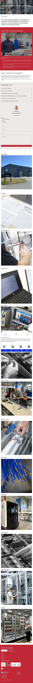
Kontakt (10, 650)
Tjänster (2, 654)
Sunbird (3, 681)
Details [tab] (16, 334)
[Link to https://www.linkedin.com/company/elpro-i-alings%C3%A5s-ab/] (2, 668)
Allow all (27, 350)
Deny (6, 350)
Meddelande (4, 136)
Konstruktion (18, 672)
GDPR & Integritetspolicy (5, 660)
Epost (3, 133)
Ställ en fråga (4, 650)
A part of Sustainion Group (4, 674)
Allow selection (16, 350)
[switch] (12, 347)
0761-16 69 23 (5, 122)
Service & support (3, 677)
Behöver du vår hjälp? (4, 11)
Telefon (3, 129)
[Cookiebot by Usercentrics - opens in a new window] (28, 332)
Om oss (2, 653)
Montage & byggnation (4, 676)
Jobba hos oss (3, 657)
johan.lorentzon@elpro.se (6, 119)
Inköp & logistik (19, 673)
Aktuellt (2, 656)
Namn (3, 125)
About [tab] (27, 334)
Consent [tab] (5, 334)
